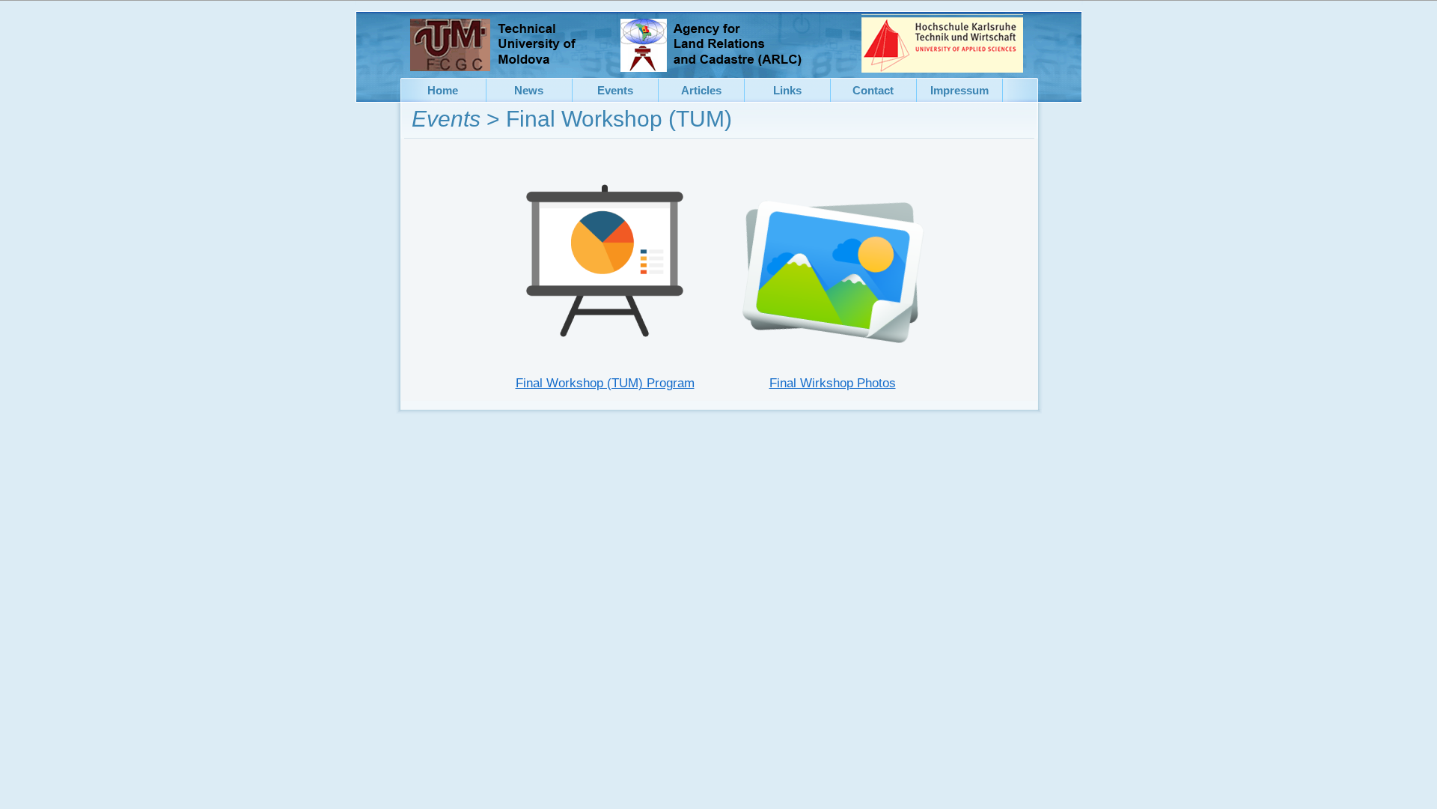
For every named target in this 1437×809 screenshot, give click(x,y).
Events (446, 118)
